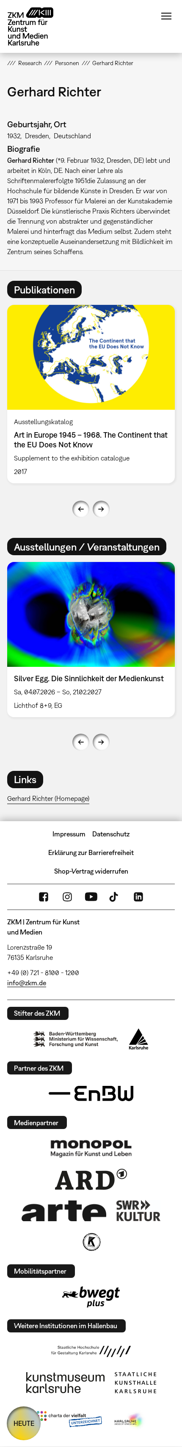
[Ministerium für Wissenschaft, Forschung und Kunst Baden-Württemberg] (75, 1039)
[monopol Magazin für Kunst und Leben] (91, 1148)
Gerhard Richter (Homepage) (48, 798)
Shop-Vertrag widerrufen (91, 871)
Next (101, 509)
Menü (166, 16)
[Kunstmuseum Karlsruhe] (65, 1382)
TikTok (114, 897)
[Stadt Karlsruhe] (138, 1039)
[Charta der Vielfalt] (69, 1420)
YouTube (91, 897)
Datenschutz (111, 834)
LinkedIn (138, 897)
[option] (91, 394)
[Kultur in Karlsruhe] (91, 1241)
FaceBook (43, 897)
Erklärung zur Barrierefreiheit (91, 852)
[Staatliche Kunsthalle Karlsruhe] (135, 1382)
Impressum (68, 834)
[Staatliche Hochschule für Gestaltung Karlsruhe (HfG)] (91, 1351)
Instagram (67, 897)
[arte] (64, 1210)
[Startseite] (36, 26)
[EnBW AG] (91, 1093)
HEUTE (24, 1423)
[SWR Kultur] (138, 1210)
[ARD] (91, 1179)
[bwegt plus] (91, 1296)
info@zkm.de (26, 983)
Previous (80, 509)
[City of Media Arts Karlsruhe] (129, 1420)
